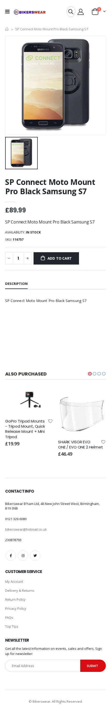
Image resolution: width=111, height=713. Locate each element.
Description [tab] (16, 283)
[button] (90, 374)
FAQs (9, 617)
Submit (92, 666)
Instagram (23, 555)
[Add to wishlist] (50, 421)
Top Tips (11, 626)
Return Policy (15, 599)
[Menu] (7, 11)
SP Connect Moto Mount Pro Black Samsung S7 (50, 186)
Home (7, 29)
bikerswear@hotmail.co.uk (26, 529)
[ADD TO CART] (44, 396)
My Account (14, 581)
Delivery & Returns (19, 590)
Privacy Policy (15, 608)
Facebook (11, 555)
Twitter (35, 555)
